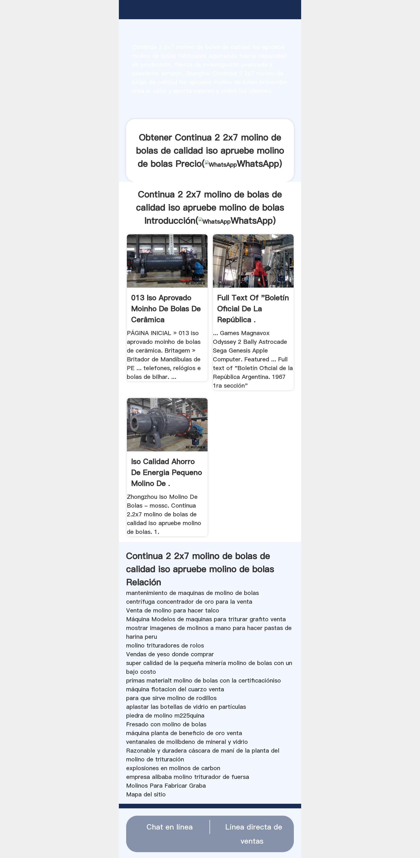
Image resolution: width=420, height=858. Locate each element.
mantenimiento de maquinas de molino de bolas (192, 593)
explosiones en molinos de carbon (173, 768)
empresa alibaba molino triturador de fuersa (187, 777)
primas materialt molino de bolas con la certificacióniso (203, 680)
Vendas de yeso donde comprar (170, 654)
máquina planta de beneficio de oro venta (184, 733)
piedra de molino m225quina (165, 716)
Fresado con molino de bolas (166, 724)
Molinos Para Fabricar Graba (166, 786)
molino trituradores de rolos (165, 645)
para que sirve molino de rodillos (171, 698)
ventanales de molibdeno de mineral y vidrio (187, 742)
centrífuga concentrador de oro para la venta (189, 602)
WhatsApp (258, 163)
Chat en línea (170, 827)
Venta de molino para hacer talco (172, 610)
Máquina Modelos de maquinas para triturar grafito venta (206, 619)
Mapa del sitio (146, 794)
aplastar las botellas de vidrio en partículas (186, 707)
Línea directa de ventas (253, 834)
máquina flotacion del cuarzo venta (175, 689)
